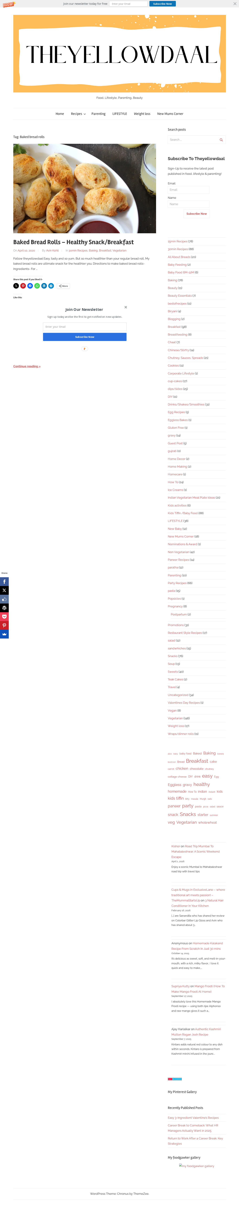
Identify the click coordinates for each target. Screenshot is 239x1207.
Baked (197, 753)
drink (197, 776)
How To (173, 482)
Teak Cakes (175, 679)
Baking (93, 250)
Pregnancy (175, 606)
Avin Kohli (52, 250)
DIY (170, 396)
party (188, 805)
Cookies (173, 365)
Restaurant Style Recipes (185, 632)
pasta (171, 590)
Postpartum (179, 614)
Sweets (173, 671)
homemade (177, 791)
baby (175, 754)
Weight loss (142, 114)
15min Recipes (177, 241)
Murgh (203, 799)
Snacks (172, 656)
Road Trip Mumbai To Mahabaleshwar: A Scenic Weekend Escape (195, 851)
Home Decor (176, 459)
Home (60, 114)
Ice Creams (175, 490)
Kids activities (177, 505)
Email (171, 183)
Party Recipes (177, 583)
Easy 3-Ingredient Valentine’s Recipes (193, 1117)
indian (202, 791)
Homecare (175, 474)
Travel (172, 687)
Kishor (175, 846)
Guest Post (175, 443)
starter (203, 815)
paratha (173, 567)
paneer (174, 806)
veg (171, 822)
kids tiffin (176, 798)
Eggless (174, 784)
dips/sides (175, 389)
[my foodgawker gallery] (196, 1166)
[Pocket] (4, 616)
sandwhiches (177, 648)
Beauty (172, 288)
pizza (205, 806)
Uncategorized (178, 695)
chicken (182, 768)
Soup (171, 663)
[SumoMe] (4, 634)
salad (171, 640)
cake (213, 761)
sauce (220, 806)
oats (210, 799)
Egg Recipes (176, 412)
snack (173, 814)
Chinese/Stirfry (178, 350)
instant (212, 792)
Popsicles (174, 598)
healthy (202, 784)
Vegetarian (119, 250)
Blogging (174, 319)
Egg (216, 776)
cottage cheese (177, 776)
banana (220, 754)
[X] (4, 590)
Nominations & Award (182, 544)
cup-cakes (175, 381)
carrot (171, 769)
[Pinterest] (4, 625)
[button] (119, 3)
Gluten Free (176, 427)
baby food (185, 753)
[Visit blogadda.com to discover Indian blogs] (175, 1079)
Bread (180, 761)
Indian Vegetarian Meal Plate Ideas (191, 497)
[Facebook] (4, 581)
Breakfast (105, 250)
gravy (171, 435)
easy (207, 776)
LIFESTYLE (120, 114)
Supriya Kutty (180, 986)
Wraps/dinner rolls (181, 734)
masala (194, 799)
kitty (187, 799)
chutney (209, 769)
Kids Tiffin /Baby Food (183, 513)
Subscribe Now (162, 3)
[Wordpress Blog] (4, 608)
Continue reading (25, 366)
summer (214, 815)
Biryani (172, 311)
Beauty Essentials (180, 295)
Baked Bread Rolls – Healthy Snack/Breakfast (73, 242)
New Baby (175, 528)
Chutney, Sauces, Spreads (185, 358)
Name (172, 197)
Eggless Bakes (178, 420)
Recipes (76, 114)
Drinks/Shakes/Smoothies (186, 404)
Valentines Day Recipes (184, 702)
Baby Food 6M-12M (181, 272)
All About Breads (179, 257)
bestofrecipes (177, 303)
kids (220, 791)
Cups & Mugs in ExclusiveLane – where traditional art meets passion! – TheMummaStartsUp (198, 895)
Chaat (172, 342)
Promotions (176, 625)
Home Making (177, 466)
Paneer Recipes (178, 559)
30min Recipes (78, 250)
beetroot (172, 762)
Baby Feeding (177, 264)
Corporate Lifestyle (181, 373)
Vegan (172, 710)
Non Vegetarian (178, 552)
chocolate (196, 768)
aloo (170, 754)
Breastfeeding (177, 334)
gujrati (172, 451)
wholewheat (207, 822)
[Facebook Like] (4, 599)
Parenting (99, 114)
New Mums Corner (170, 114)
